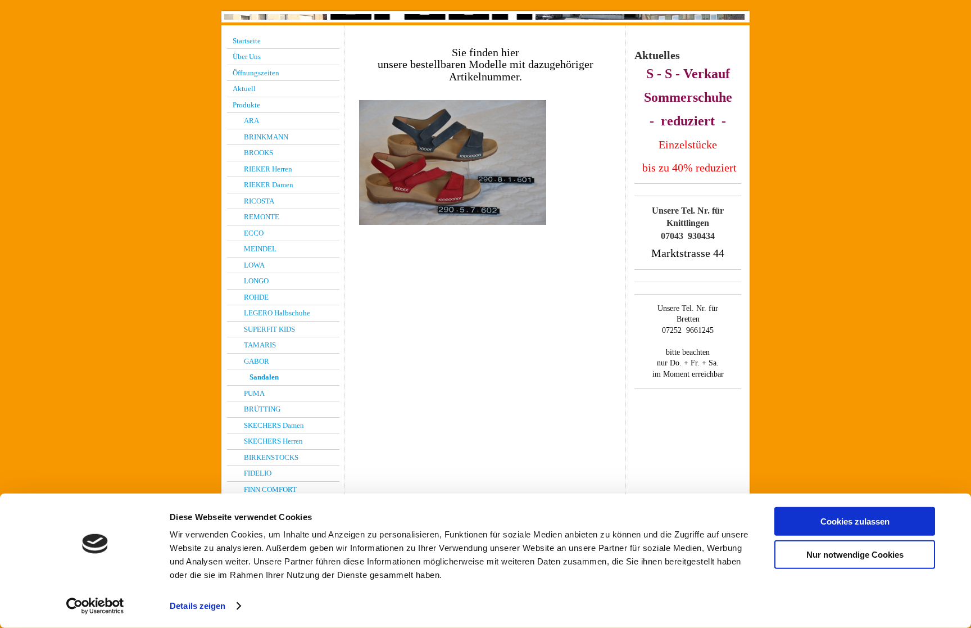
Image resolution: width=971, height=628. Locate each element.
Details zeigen (197, 606)
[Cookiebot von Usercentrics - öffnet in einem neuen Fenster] (95, 606)
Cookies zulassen (855, 521)
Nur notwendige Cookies (855, 554)
